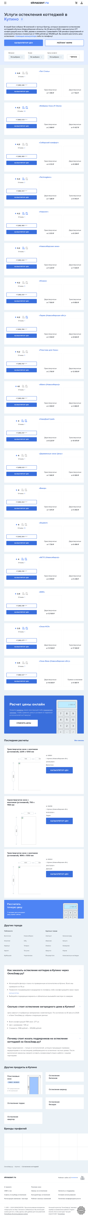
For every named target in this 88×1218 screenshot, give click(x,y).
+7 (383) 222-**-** (21, 260)
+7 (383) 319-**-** (21, 571)
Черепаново (28, 955)
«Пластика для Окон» (48, 350)
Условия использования (67, 1195)
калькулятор (14, 993)
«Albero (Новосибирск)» (49, 384)
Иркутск (48, 951)
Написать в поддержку (66, 1191)
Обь (25, 941)
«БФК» (42, 592)
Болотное (7, 936)
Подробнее (61, 1214)
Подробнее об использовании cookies (16, 1214)
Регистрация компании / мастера (16, 1199)
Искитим (7, 941)
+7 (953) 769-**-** (21, 329)
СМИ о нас (8, 1191)
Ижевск (48, 946)
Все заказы (79, 740)
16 (24, 528)
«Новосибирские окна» (49, 246)
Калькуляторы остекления (40, 1195)
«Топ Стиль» (44, 71)
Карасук (7, 946)
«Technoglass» (45, 177)
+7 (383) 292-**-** (21, 398)
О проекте (7, 1187)
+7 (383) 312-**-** (21, 364)
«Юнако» (43, 281)
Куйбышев (7, 955)
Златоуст (49, 936)
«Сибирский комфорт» (49, 142)
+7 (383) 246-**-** (21, 85)
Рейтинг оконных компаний (41, 1199)
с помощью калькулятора (25, 36)
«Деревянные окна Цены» (51, 453)
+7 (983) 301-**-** (21, 191)
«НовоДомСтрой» (47, 419)
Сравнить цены (23, 723)
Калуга (65, 941)
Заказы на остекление (39, 1191)
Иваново (49, 941)
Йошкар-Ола (50, 955)
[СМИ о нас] (81, 1214)
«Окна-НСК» (44, 626)
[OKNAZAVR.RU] (40, 3)
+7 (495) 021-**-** (21, 467)
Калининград (67, 936)
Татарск (26, 946)
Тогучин (26, 951)
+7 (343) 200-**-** (21, 537)
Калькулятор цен (23, 43)
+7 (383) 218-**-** (21, 606)
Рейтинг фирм (64, 43)
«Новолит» (44, 212)
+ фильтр (73, 57)
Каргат (6, 951)
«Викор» (42, 488)
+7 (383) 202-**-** (21, 502)
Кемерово (66, 946)
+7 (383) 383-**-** (21, 156)
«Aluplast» (43, 523)
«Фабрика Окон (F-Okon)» (50, 106)
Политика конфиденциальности (69, 1199)
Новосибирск (28, 936)
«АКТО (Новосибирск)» (49, 557)
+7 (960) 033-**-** (21, 120)
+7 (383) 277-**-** (21, 640)
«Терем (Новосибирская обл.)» (52, 315)
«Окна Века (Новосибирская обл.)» (54, 661)
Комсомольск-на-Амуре (71, 955)
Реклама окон (36, 1187)
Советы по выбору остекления (15, 1195)
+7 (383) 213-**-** (21, 295)
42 (25, 111)
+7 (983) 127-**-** (21, 675)
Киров (65, 951)
